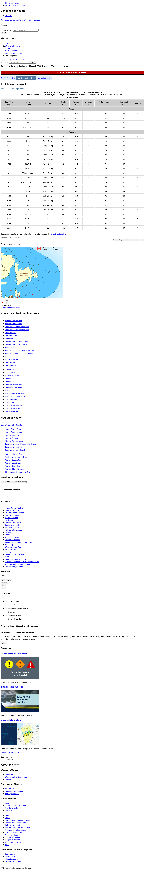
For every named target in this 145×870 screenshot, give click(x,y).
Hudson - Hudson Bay (13, 454)
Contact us (9, 774)
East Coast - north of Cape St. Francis (19, 353)
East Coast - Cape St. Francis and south (20, 350)
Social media (10, 854)
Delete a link (12, 605)
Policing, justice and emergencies (17, 827)
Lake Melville (10, 369)
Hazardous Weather (12, 539)
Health (7, 815)
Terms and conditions (13, 861)
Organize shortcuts (20, 481)
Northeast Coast (11, 378)
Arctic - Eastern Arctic (13, 429)
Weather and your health (14, 566)
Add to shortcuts (7, 481)
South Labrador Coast (13, 405)
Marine (7, 48)
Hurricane (9, 535)
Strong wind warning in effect (72, 73)
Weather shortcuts (22, 60)
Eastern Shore (10, 347)
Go (32, 62)
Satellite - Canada (12, 515)
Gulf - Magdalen (11, 362)
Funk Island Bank (11, 359)
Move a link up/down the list (17, 608)
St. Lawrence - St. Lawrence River (18, 472)
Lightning (8, 532)
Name (3, 576)
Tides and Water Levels (11, 307)
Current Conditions (8, 78)
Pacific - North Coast (13, 463)
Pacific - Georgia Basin (13, 460)
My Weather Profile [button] (8, 60)
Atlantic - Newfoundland (14, 53)
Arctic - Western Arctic (13, 432)
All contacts (9, 789)
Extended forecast (12, 527)
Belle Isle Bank (10, 332)
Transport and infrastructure (15, 830)
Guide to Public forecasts (14, 554)
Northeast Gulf (10, 381)
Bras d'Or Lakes (11, 335)
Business (8, 810)
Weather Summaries (12, 537)
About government (12, 793)
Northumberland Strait (13, 387)
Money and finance (12, 835)
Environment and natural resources (18, 820)
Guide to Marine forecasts (14, 557)
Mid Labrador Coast (12, 375)
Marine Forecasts (11, 50)
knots (28, 104)
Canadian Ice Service (13, 522)
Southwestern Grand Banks (15, 396)
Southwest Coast (11, 399)
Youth (7, 844)
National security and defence (16, 822)
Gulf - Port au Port (11, 365)
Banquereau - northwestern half (17, 326)
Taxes (7, 817)
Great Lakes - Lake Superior (15, 450)
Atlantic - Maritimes (12, 438)
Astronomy (9, 544)
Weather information (12, 46)
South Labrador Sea (12, 408)
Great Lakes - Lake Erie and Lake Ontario (20, 444)
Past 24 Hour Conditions (26, 78)
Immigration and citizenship (15, 805)
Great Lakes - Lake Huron (14, 447)
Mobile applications (12, 856)
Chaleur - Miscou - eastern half (16, 341)
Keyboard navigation (15, 615)
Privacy (8, 864)
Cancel (9, 580)
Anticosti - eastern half (13, 320)
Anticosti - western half (13, 323)
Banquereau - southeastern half (17, 329)
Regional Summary (44, 78)
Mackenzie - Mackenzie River (16, 457)
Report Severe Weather (14, 508)
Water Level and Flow (13, 547)
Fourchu (8, 356)
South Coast (9, 402)
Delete (4, 585)
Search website (7, 30)
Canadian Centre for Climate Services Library (22, 561)
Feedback (11, 753)
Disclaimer (73, 97)
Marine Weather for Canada (11, 425)
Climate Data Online (58, 234)
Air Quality (9, 520)
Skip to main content (12, 3)
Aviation (8, 552)
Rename (4, 583)
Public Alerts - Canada (13, 530)
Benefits (8, 813)
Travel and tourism (12, 808)
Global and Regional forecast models (19, 542)
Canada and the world (13, 832)
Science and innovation (14, 837)
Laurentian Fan (10, 372)
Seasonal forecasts (12, 525)
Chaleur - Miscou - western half (16, 344)
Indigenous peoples (12, 839)
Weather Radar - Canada (14, 512)
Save (3, 580)
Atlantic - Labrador (12, 435)
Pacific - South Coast (13, 466)
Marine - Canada (11, 517)
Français (8, 15)
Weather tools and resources (16, 777)
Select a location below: (10, 237)
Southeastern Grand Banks (15, 393)
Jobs (7, 803)
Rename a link (12, 612)
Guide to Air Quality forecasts (16, 559)
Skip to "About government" (15, 5)
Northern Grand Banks (13, 384)
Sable (7, 390)
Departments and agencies (15, 791)
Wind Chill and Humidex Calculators (18, 564)
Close (3, 643)
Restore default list (14, 619)
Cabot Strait (9, 338)
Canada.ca (9, 43)
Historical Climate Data (14, 549)
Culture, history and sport (14, 825)
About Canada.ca (11, 859)
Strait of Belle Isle (11, 411)
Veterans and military (13, 842)
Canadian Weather (12, 510)
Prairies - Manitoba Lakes (14, 469)
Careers (8, 779)
